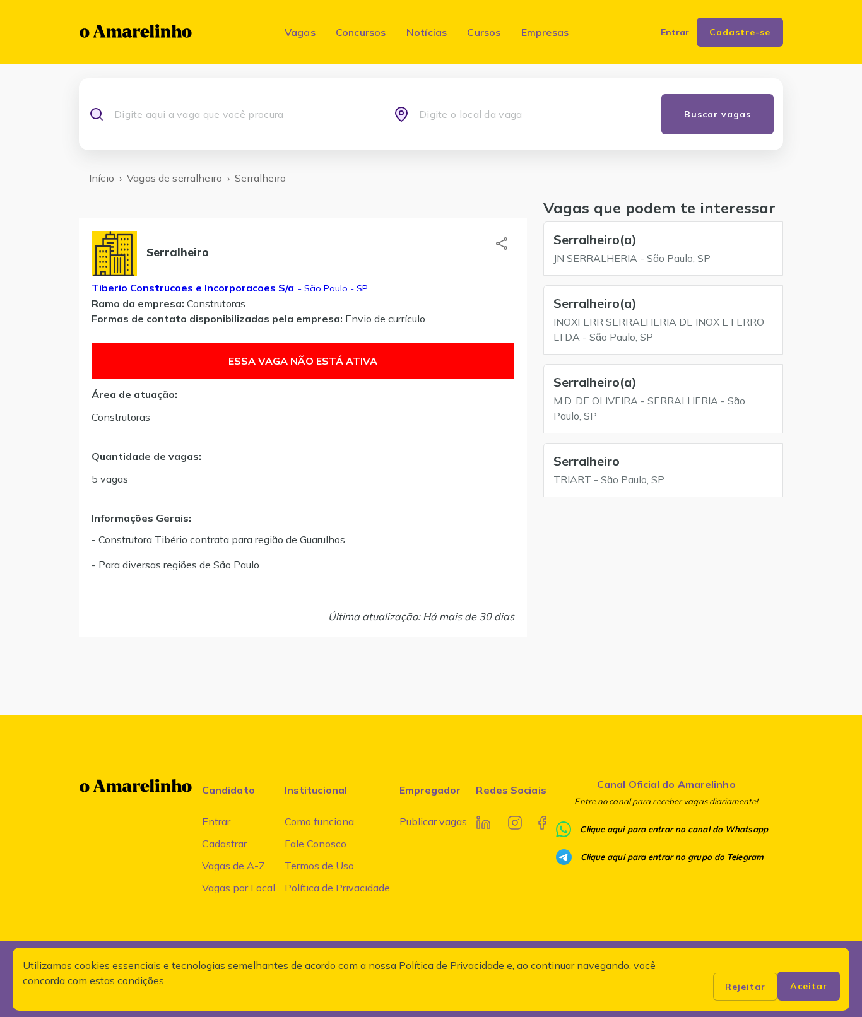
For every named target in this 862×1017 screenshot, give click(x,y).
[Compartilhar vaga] (501, 243)
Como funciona (319, 821)
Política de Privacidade (337, 887)
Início (101, 178)
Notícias (426, 32)
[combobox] (232, 114)
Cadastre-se (739, 32)
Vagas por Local (238, 887)
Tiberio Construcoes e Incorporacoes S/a (193, 287)
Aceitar (808, 986)
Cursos (483, 32)
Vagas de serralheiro (174, 178)
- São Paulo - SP (331, 288)
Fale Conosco (315, 843)
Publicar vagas (433, 821)
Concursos (361, 32)
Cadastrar (224, 843)
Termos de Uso (319, 865)
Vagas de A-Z (233, 865)
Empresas (545, 32)
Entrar (216, 821)
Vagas (300, 32)
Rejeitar (745, 986)
